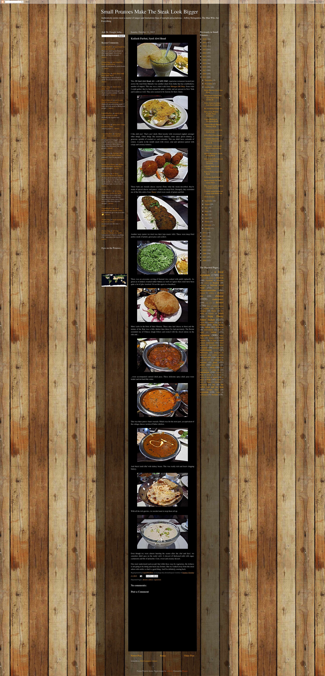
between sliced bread (211, 286)
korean (211, 338)
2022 (205, 53)
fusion (202, 322)
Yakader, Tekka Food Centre (211, 167)
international (208, 329)
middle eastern (217, 355)
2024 (205, 46)
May (206, 214)
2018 (205, 67)
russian (209, 375)
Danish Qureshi (107, 100)
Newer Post (136, 655)
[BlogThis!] (149, 576)
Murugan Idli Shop (178, 86)
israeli (202, 332)
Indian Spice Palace (109, 164)
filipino (213, 311)
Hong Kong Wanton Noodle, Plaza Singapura (211, 114)
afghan (221, 275)
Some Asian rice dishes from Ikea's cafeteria (212, 104)
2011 (205, 243)
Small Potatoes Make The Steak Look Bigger (149, 11)
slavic (208, 377)
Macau (221, 345)
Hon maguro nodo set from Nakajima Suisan (213, 187)
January (208, 228)
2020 (205, 60)
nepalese (218, 357)
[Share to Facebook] (154, 576)
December (208, 80)
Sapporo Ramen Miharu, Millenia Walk (213, 125)
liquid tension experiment (211, 341)
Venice (218, 392)
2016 (205, 73)
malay (204, 347)
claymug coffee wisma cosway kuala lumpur (111, 136)
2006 (205, 260)
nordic (201, 360)
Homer (203, 324)
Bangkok (216, 283)
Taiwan (217, 382)
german (211, 322)
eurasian (217, 308)
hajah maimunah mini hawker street (112, 209)
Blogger (185, 671)
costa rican (208, 303)
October (208, 87)
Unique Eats (212, 389)
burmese (202, 293)
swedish (218, 380)
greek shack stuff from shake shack (113, 74)
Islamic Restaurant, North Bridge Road (213, 154)
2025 (205, 42)
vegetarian (157, 579)
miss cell (207, 357)
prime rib (215, 370)
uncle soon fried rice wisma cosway (112, 101)
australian (220, 280)
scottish (202, 377)
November (209, 84)
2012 (205, 240)
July (206, 208)
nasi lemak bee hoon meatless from (113, 48)
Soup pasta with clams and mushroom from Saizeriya (213, 161)
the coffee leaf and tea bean (211, 385)
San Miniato (217, 375)
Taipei (209, 382)
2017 (205, 70)
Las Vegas (213, 340)
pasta (215, 362)
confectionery (217, 299)
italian (213, 332)
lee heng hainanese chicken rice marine (112, 174)
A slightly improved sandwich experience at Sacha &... (213, 140)
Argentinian (209, 280)
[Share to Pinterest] (157, 576)
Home (163, 655)
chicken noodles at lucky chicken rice (112, 165)
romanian (218, 372)
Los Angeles (213, 345)
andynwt (170, 671)
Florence (211, 313)
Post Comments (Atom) (148, 661)
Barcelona (203, 285)
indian (150, 579)
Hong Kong (218, 324)
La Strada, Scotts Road (212, 177)
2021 (205, 56)
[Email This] (147, 576)
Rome (202, 375)
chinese (219, 296)
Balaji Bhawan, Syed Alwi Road (213, 91)
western (215, 394)
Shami (153, 192)
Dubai (208, 306)
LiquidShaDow (107, 47)
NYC (208, 360)
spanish (215, 377)
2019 (205, 63)
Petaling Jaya (203, 367)
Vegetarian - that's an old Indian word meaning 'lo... (213, 148)
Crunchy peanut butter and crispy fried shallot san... (213, 192)
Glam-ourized (209, 196)
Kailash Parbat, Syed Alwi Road (213, 173)
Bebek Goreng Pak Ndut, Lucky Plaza (213, 181)
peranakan (215, 365)
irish (219, 330)
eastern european (218, 306)
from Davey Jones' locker (211, 317)
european (203, 311)
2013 (205, 236)
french (220, 313)
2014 (205, 233)
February (208, 225)
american (219, 277)
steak (209, 379)
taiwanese (203, 384)
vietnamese (204, 395)
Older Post (189, 655)
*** (208, 272)
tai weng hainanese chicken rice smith (112, 192)
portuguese (205, 370)
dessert (145, 579)
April (207, 218)
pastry (202, 364)
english (206, 308)
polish (221, 367)
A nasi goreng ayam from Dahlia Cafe (213, 131)
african (204, 278)
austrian (206, 283)
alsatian (211, 278)
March (207, 221)
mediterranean (206, 350)
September (209, 201)
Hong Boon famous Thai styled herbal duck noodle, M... (213, 97)
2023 (205, 49)
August (207, 204)
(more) (104, 57)
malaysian (216, 347)
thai (214, 384)
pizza (212, 367)
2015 (205, 77)
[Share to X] (152, 576)
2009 (205, 250)
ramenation (204, 372)
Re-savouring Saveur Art (213, 108)
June (206, 211)
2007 (205, 257)
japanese (205, 335)
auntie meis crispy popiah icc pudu (112, 114)
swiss (201, 382)
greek (219, 322)
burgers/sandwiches (208, 290)
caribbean (211, 293)
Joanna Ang (106, 62)
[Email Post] (141, 576)
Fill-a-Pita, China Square (213, 135)
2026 (205, 39)
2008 (205, 253)
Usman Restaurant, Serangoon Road (211, 120)
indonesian (219, 327)
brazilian (216, 288)
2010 (205, 246)
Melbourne (204, 352)
